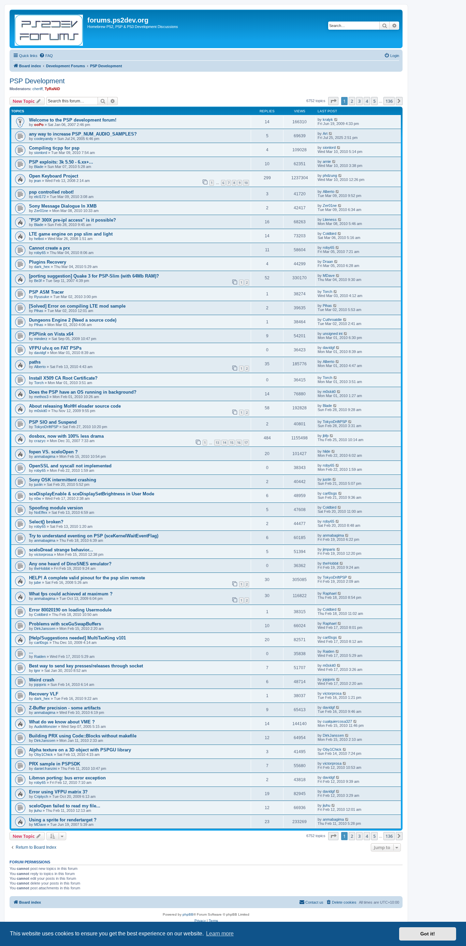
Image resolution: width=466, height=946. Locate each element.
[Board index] (49, 28)
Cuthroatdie (332, 319)
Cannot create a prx (49, 248)
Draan (328, 261)
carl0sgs (330, 493)
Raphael (329, 593)
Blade (38, 167)
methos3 (41, 397)
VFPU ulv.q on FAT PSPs (55, 348)
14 (224, 442)
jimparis (329, 549)
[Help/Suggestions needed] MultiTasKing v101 (77, 637)
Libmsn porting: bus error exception (67, 777)
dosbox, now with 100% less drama (66, 436)
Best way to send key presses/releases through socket (86, 665)
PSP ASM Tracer (46, 292)
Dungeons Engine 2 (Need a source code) (72, 320)
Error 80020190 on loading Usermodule (70, 609)
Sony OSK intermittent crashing (62, 479)
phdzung (330, 175)
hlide (326, 451)
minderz (40, 339)
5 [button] (374, 101)
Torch (327, 292)
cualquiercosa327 (337, 721)
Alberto (328, 191)
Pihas (38, 311)
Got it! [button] (427, 933)
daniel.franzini (45, 768)
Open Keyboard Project (53, 176)
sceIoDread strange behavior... (61, 549)
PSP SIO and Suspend (53, 422)
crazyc (40, 441)
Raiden (40, 656)
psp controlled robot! (51, 192)
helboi (39, 239)
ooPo (39, 125)
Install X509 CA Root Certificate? (63, 378)
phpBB (188, 914)
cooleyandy (43, 139)
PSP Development (37, 81)
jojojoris (40, 684)
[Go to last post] (336, 119)
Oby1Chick (43, 754)
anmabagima (44, 456)
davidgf (40, 353)
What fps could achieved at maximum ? (71, 593)
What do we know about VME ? (62, 721)
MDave (329, 275)
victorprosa (43, 554)
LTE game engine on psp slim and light (71, 234)
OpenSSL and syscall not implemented (70, 465)
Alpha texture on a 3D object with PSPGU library (80, 749)
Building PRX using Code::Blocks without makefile (82, 735)
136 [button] (389, 101)
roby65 (40, 253)
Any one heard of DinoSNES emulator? (70, 563)
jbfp (326, 436)
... (31, 651)
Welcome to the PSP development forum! (72, 120)
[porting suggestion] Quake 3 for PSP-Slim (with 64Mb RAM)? (94, 276)
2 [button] (352, 101)
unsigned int (333, 333)
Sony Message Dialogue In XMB (63, 206)
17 (246, 442)
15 (231, 442)
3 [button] (359, 101)
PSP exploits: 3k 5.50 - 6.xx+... (61, 162)
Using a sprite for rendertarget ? (63, 819)
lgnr (37, 670)
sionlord (40, 153)
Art (325, 133)
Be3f (38, 281)
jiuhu (38, 810)
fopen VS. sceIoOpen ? (53, 451)
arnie (327, 161)
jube (37, 582)
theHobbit (42, 568)
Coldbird (329, 233)
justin (38, 484)
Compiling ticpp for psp (54, 148)
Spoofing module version (56, 507)
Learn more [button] (220, 933)
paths (35, 362)
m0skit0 (329, 392)
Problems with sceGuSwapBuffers (65, 623)
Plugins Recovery (47, 262)
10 (246, 183)
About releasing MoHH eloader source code (75, 406)
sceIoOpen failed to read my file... (64, 805)
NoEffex (40, 512)
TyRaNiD (52, 89)
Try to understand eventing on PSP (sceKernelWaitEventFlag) (93, 535)
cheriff (37, 89)
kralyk (328, 119)
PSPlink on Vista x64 (51, 334)
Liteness (330, 219)
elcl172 (40, 197)
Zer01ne (41, 211)
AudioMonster (45, 726)
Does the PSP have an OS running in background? (82, 392)
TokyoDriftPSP (46, 427)
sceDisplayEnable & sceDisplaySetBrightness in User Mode (91, 493)
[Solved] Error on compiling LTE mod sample (77, 306)
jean (37, 181)
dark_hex (42, 267)
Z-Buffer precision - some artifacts (65, 707)
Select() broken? (46, 521)
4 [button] (367, 101)
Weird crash (41, 679)
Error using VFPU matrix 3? (58, 791)
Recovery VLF (43, 693)
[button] (333, 101)
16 (239, 442)
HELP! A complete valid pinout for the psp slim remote (87, 577)
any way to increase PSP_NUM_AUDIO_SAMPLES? (83, 134)
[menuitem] (46, 56)
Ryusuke (41, 297)
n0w (37, 498)
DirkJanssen (44, 628)
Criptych (41, 796)
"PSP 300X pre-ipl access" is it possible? (72, 220)
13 (217, 442)
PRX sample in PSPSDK (54, 763)
